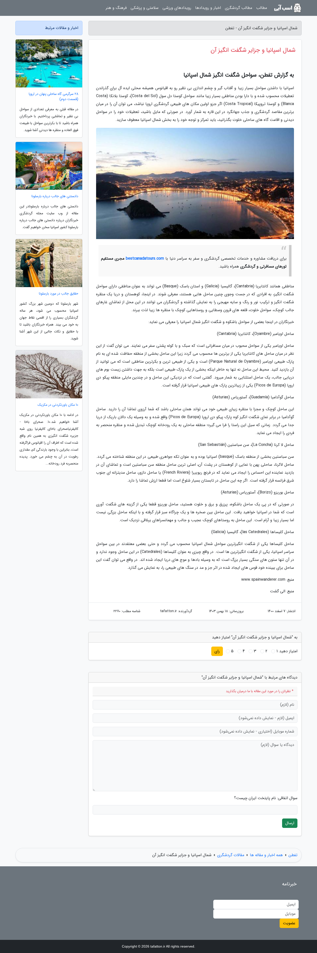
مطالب (261, 8)
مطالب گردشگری (238, 8)
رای (217, 651)
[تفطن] (287, 8)
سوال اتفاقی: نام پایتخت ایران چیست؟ (265, 798)
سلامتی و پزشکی (144, 8)
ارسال (289, 823)
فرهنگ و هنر (116, 8)
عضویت (289, 923)
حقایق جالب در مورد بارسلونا (58, 293)
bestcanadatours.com (145, 258)
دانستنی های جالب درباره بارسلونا (54, 196)
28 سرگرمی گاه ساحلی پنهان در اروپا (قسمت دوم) (53, 96)
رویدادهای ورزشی (176, 8)
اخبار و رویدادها (208, 8)
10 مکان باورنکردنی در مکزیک (58, 405)
